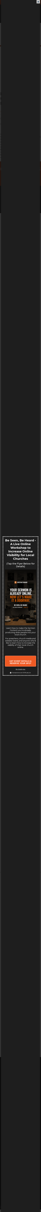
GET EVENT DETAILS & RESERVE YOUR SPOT (20, 662)
